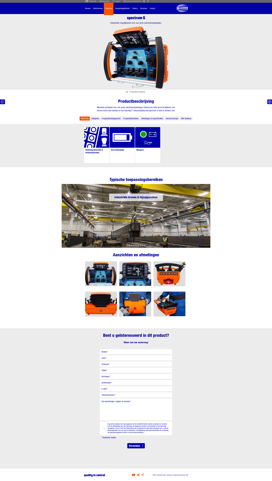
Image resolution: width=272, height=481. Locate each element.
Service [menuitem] (135, 8)
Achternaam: (106, 382)
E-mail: (104, 389)
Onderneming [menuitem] (97, 8)
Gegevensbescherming (179, 475)
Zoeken (117, 1)
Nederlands (93, 1)
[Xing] (143, 475)
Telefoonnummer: (108, 395)
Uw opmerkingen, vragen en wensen (116, 401)
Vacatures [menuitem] (143, 8)
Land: (104, 358)
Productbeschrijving (137, 91)
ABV (187, 475)
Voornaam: (106, 376)
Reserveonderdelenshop (133, 1)
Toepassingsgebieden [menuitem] (122, 8)
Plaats (104, 370)
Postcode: (105, 364)
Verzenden (134, 445)
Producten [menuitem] (108, 8)
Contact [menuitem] (152, 8)
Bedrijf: (104, 352)
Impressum (169, 475)
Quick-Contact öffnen (269, 101)
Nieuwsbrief (105, 1)
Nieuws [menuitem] (87, 8)
